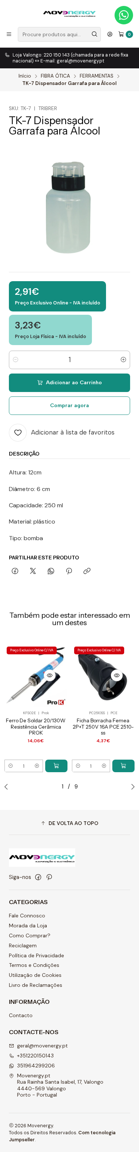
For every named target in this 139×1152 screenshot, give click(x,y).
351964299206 (36, 1065)
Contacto (21, 1015)
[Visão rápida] (50, 675)
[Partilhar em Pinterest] (69, 571)
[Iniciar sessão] (109, 34)
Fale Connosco (27, 915)
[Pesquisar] (94, 34)
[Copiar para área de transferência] (87, 571)
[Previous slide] (7, 786)
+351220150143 (35, 1055)
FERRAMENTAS (96, 76)
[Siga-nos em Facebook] (38, 877)
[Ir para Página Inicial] (69, 13)
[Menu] (8, 34)
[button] (69, 823)
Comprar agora (69, 405)
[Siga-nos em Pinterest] (49, 877)
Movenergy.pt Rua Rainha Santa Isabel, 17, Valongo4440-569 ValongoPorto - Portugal (60, 1085)
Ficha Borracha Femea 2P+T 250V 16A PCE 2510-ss (103, 727)
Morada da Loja (28, 925)
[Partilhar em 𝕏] (33, 571)
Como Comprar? (29, 935)
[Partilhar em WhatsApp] (51, 571)
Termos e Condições (34, 965)
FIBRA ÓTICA (55, 76)
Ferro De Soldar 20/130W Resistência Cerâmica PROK (36, 727)
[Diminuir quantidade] (15, 360)
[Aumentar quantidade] (123, 360)
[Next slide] (131, 786)
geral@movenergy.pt (42, 1045)
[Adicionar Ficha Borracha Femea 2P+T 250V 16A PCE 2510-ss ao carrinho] (123, 766)
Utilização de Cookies (35, 975)
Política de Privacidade (36, 955)
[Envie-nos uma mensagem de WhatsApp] (124, 15)
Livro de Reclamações (35, 985)
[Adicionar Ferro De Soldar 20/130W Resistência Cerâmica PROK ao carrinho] (56, 766)
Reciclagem (23, 945)
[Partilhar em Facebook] (15, 571)
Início (25, 76)
